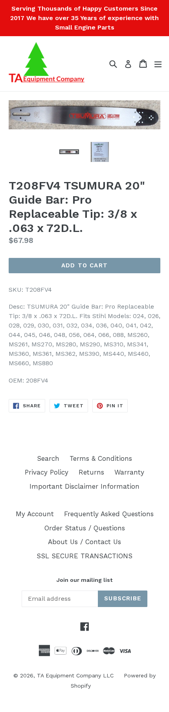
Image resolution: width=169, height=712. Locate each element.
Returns (91, 472)
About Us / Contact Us (84, 542)
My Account (35, 514)
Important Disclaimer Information (84, 486)
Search (48, 458)
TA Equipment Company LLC (75, 675)
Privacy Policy (46, 472)
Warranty (129, 472)
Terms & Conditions (101, 458)
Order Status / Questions (84, 528)
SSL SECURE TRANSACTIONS (84, 556)
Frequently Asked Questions (109, 514)
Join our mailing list (84, 580)
